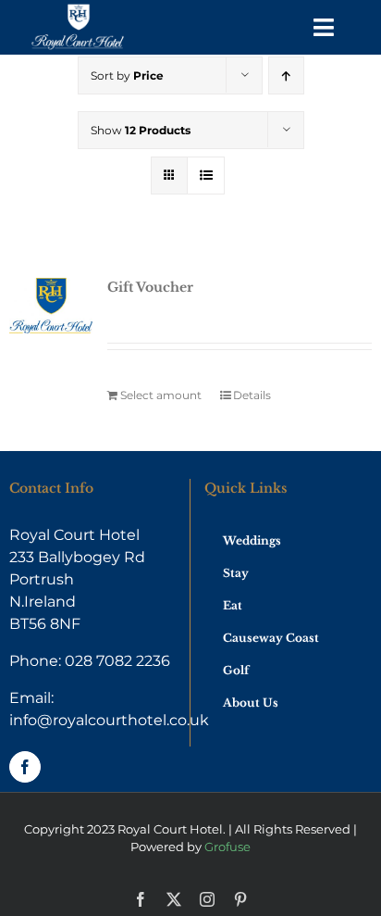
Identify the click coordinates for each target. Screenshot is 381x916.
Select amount (161, 395)
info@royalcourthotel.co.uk (109, 720)
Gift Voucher (150, 287)
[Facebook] (25, 767)
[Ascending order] (286, 75)
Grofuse (227, 846)
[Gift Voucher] (50, 305)
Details (252, 395)
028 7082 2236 (117, 661)
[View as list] (206, 175)
